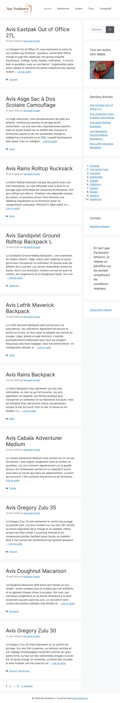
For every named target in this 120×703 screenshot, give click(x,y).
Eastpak (13, 79)
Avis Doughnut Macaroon (36, 571)
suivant (26, 686)
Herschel (95, 173)
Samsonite (96, 176)
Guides (78, 8)
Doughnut (14, 611)
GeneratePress (80, 698)
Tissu (91, 8)
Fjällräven (95, 184)
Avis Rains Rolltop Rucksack (39, 168)
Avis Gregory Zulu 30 (31, 630)
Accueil (48, 8)
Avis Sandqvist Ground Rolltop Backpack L (33, 238)
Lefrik (12, 355)
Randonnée (63, 8)
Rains (11, 216)
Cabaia (12, 488)
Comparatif (105, 8)
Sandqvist (14, 285)
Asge (11, 149)
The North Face (99, 169)
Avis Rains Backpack (30, 374)
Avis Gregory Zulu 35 (31, 507)
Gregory (13, 551)
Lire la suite (24, 71)
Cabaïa (94, 180)
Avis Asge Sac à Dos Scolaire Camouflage (30, 102)
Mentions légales (100, 226)
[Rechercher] (110, 29)
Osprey (94, 188)
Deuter (94, 191)
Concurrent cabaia (101, 309)
